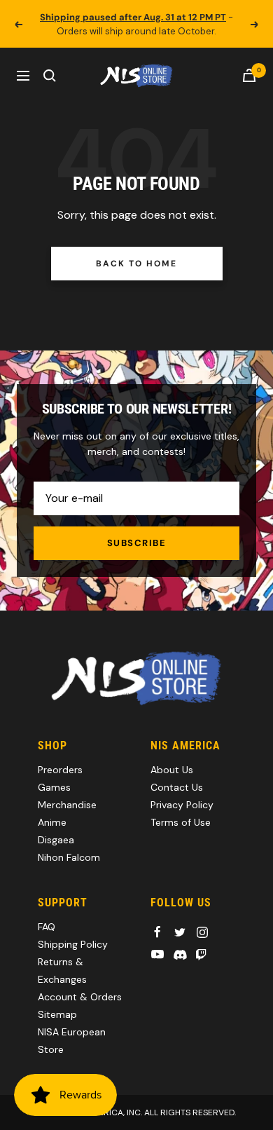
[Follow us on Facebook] (157, 932)
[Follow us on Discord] (180, 955)
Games (54, 787)
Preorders (60, 769)
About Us (171, 769)
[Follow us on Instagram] (202, 932)
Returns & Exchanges (62, 970)
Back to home (136, 263)
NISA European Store (72, 1041)
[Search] (49, 75)
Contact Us (176, 787)
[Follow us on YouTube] (157, 955)
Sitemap (57, 1014)
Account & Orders (80, 997)
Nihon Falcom (69, 857)
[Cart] (249, 75)
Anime (52, 822)
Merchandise (67, 804)
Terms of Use (180, 822)
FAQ (46, 926)
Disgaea (56, 839)
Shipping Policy (73, 944)
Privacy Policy (182, 804)
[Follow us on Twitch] (200, 955)
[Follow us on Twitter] (180, 932)
